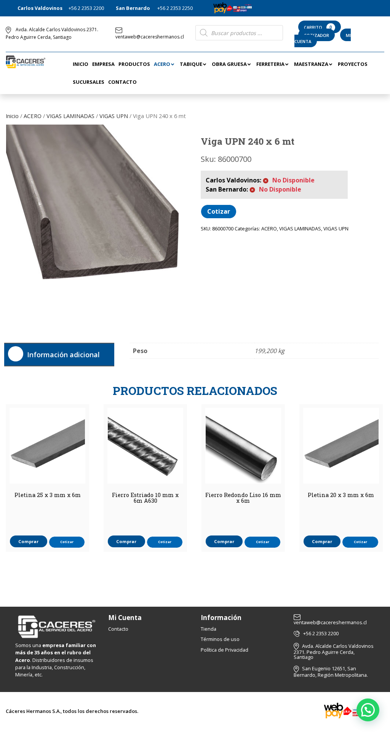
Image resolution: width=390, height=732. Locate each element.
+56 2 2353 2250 (175, 8)
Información (221, 617)
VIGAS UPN (113, 116)
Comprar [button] (28, 541)
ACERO (33, 116)
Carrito (318, 27)
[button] (367, 709)
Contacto (118, 628)
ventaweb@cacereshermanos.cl (149, 37)
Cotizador (316, 35)
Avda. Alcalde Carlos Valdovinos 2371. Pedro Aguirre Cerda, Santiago (334, 651)
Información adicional (63, 354)
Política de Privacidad (224, 649)
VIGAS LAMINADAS (70, 116)
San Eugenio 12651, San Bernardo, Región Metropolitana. (331, 671)
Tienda (208, 628)
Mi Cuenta (125, 617)
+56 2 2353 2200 (86, 8)
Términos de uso (220, 639)
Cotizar (218, 211)
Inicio (12, 116)
